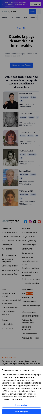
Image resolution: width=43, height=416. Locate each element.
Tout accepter (21, 411)
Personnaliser (21, 405)
